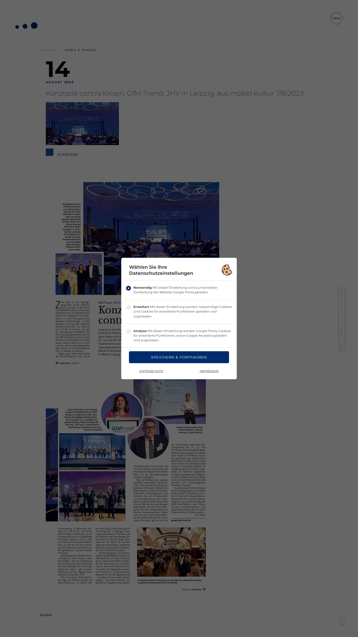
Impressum (209, 371)
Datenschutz (151, 371)
